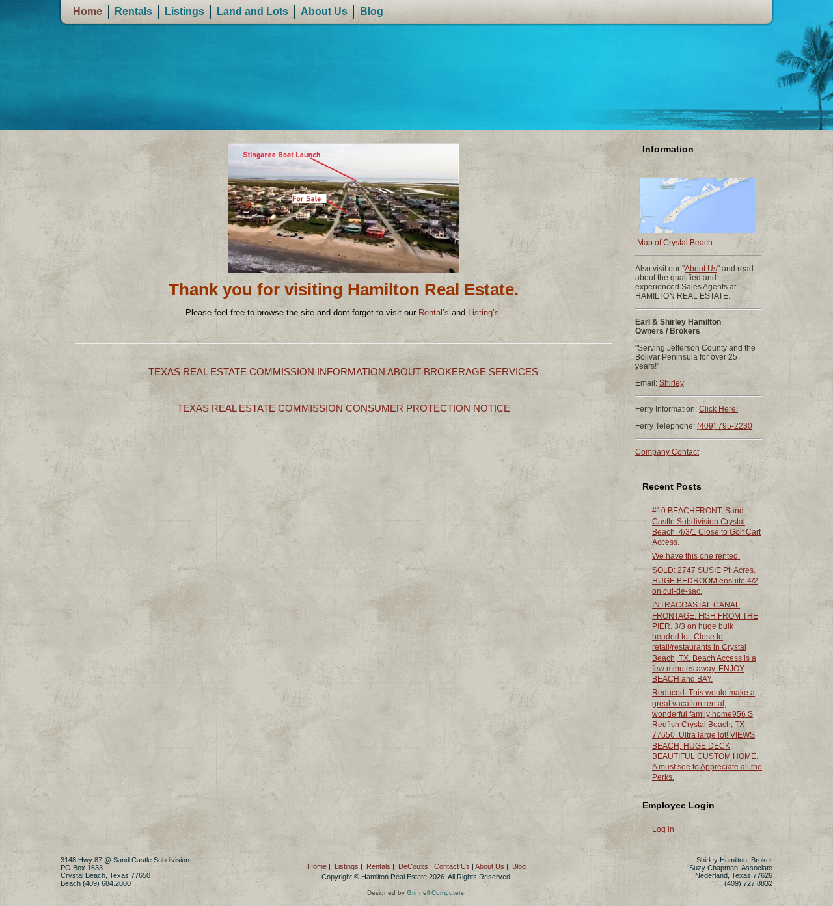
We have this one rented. (696, 556)
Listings (184, 11)
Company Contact (667, 452)
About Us (324, 11)
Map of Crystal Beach (674, 242)
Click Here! (718, 409)
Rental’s (433, 312)
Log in (663, 829)
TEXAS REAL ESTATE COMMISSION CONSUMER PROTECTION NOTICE (343, 408)
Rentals (133, 11)
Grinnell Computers (435, 892)
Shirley (671, 383)
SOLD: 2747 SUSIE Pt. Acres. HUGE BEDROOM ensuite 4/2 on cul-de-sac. (705, 581)
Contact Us (452, 866)
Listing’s (483, 312)
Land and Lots (252, 11)
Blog (371, 11)
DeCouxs (413, 866)
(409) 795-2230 (724, 426)
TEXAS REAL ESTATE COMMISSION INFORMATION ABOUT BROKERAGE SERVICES (343, 371)
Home (87, 11)
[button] (83, 208)
